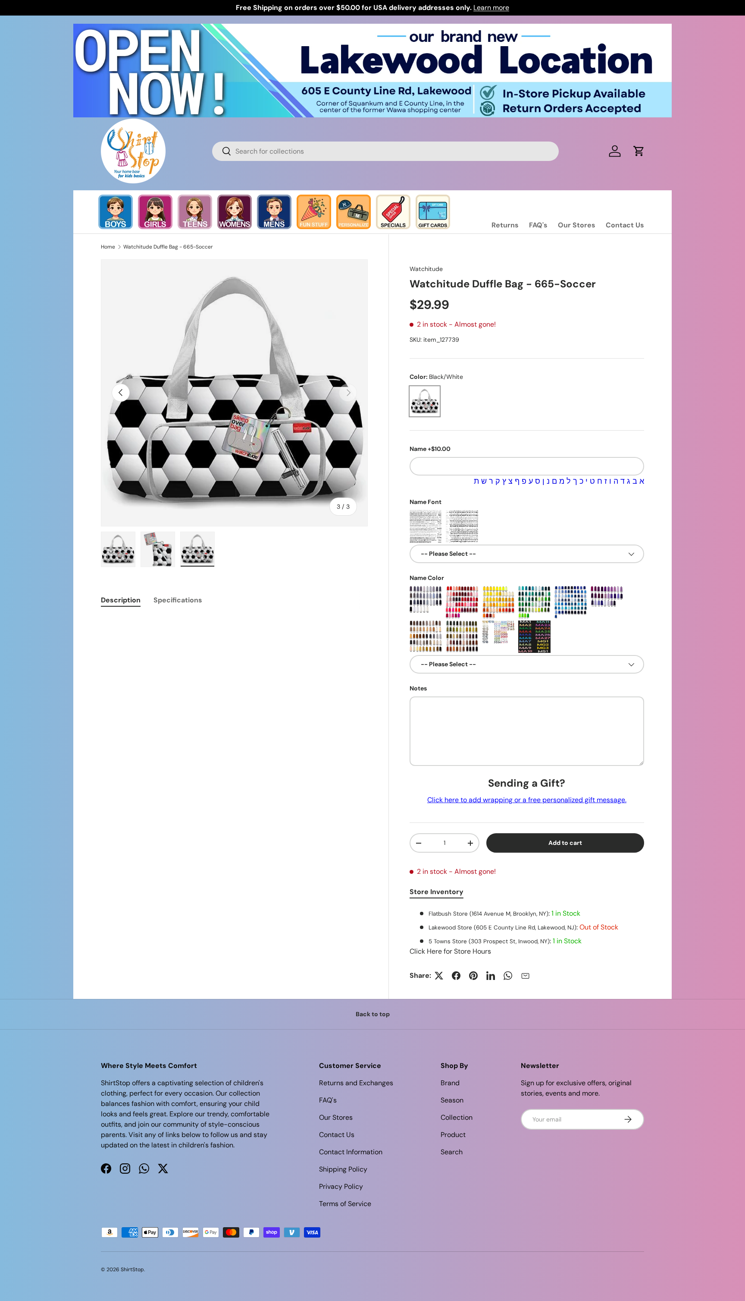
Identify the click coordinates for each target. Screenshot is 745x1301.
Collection (457, 1117)
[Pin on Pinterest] (473, 975)
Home (108, 246)
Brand (450, 1082)
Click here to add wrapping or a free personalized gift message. (526, 799)
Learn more (491, 7)
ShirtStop (132, 1269)
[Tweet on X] (439, 975)
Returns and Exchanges (356, 1082)
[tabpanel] (527, 932)
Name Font (425, 502)
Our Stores (576, 225)
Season (452, 1100)
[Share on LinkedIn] (490, 975)
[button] (638, 151)
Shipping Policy (343, 1169)
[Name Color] (426, 602)
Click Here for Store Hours (450, 951)
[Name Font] (426, 526)
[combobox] (385, 151)
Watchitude (426, 269)
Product (453, 1134)
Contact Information (350, 1151)
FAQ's (538, 225)
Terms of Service (345, 1203)
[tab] (121, 600)
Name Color (427, 578)
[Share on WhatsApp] (507, 975)
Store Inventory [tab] (436, 891)
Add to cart (565, 843)
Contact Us (625, 225)
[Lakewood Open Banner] (372, 28)
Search (452, 1151)
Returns (505, 225)
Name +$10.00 (430, 449)
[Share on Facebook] (456, 975)
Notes (418, 688)
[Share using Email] (525, 975)
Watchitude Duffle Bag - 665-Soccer (168, 246)
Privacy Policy (341, 1186)
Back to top (373, 1014)
